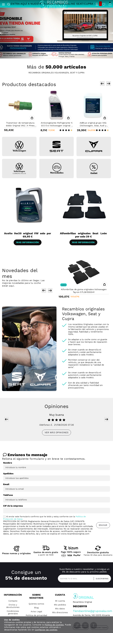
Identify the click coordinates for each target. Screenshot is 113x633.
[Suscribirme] (101, 578)
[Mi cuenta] (96, 4)
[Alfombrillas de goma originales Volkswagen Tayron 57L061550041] (84, 272)
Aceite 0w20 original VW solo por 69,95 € (27, 235)
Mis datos (60, 608)
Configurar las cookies (46, 629)
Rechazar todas (99, 628)
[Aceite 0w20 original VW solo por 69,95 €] (28, 205)
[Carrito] (110, 4)
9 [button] (66, 54)
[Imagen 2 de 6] (56, 146)
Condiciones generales (13, 612)
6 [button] (56, 54)
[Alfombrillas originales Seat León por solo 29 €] (84, 205)
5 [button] (53, 54)
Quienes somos (36, 604)
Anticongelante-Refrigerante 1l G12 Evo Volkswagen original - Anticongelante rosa (56, 126)
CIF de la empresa (13, 505)
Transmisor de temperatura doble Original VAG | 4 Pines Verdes (20, 126)
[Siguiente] (111, 33)
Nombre (7, 462)
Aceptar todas (81, 628)
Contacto (12, 601)
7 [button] (60, 54)
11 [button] (73, 54)
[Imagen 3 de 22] (56, 33)
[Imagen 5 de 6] (56, 168)
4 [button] (50, 54)
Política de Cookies (54, 624)
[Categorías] (3, 4)
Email (6, 484)
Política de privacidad (36, 615)
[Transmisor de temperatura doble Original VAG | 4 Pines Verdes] (20, 105)
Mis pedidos (60, 604)
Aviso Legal (36, 611)
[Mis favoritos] (103, 4)
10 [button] (70, 54)
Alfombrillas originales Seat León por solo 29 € (83, 235)
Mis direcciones (60, 612)
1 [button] (40, 54)
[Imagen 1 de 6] (19, 146)
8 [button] (63, 54)
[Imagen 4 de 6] (19, 168)
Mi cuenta (60, 601)
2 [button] (43, 54)
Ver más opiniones (56, 432)
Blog (36, 607)
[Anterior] (1, 33)
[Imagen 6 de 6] (94, 168)
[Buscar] (10, 4)
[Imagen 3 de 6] (94, 146)
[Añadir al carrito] (32, 118)
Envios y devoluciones (12, 605)
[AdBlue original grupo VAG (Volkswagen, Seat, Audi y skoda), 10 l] (93, 105)
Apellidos (8, 473)
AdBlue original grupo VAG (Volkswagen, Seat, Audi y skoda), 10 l (93, 126)
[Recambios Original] (53, 4)
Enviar (103, 525)
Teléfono (8, 495)
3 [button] (47, 54)
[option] (56, 33)
